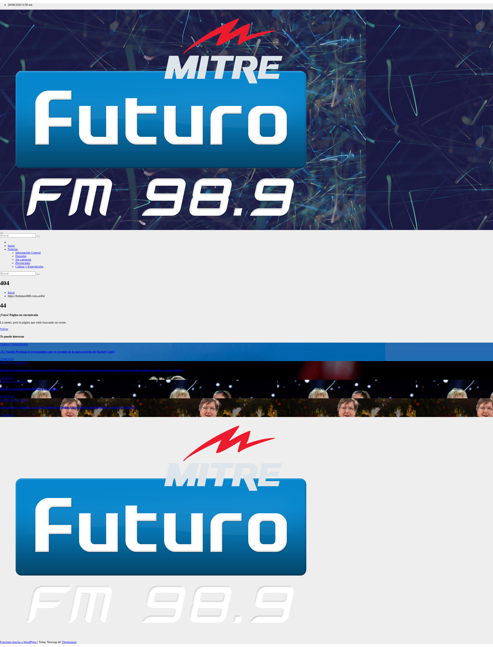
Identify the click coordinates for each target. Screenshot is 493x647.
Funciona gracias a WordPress (18, 642)
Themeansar (69, 642)
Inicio (11, 245)
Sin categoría (23, 259)
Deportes (20, 256)
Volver (4, 329)
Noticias (13, 249)
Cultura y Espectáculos (29, 266)
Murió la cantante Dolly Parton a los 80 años (29, 389)
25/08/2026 (7, 359)
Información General (28, 252)
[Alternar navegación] (1, 232)
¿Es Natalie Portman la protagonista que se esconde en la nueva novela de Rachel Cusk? (57, 351)
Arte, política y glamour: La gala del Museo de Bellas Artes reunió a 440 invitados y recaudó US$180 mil (68, 407)
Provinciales (22, 263)
